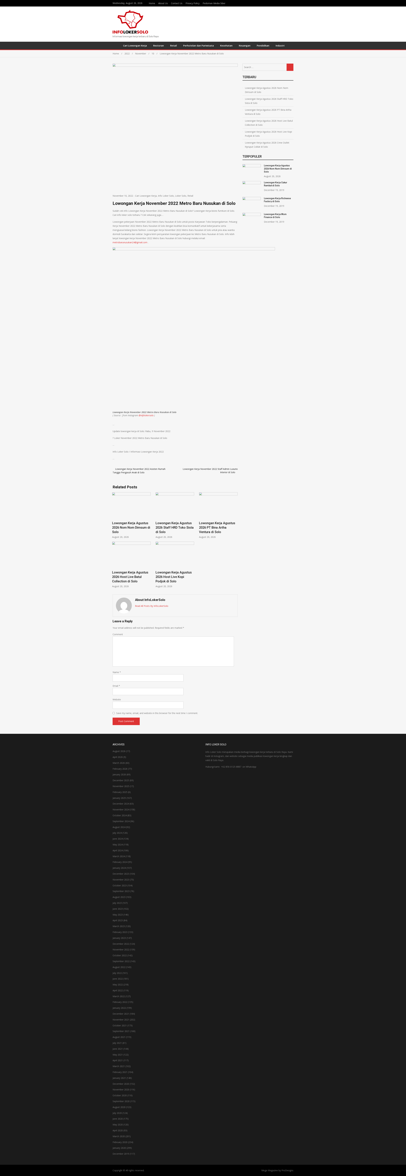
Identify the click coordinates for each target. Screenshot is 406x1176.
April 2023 (118, 920)
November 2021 (121, 1019)
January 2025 (119, 797)
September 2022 (121, 961)
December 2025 (121, 780)
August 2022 (119, 967)
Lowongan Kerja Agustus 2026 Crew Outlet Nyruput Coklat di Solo (267, 144)
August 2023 (119, 897)
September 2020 (121, 1101)
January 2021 (119, 1077)
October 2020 (120, 1095)
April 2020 (118, 1130)
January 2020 (119, 1147)
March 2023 (119, 926)
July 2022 (117, 972)
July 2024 (117, 832)
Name (117, 672)
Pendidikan (263, 45)
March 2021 (119, 1066)
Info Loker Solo (166, 195)
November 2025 (121, 786)
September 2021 (121, 1031)
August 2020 (119, 1107)
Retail (173, 45)
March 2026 (119, 762)
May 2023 (118, 914)
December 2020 (121, 1083)
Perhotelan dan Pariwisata (198, 45)
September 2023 (121, 891)
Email (116, 685)
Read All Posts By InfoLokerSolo (151, 605)
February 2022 (120, 1001)
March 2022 (119, 996)
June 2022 (118, 978)
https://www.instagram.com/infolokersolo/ (292, 3)
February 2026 (120, 768)
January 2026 (119, 774)
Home (152, 3)
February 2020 (120, 1142)
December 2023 (121, 873)
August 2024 (119, 827)
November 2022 (121, 949)
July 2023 (117, 902)
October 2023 (120, 885)
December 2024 (121, 803)
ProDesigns (287, 1170)
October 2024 (120, 815)
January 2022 (119, 1007)
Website (117, 699)
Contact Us (176, 3)
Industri (280, 45)
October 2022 (120, 955)
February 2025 (120, 792)
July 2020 (117, 1112)
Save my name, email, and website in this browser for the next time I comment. (157, 713)
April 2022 (118, 990)
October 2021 (120, 1025)
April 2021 (118, 1060)
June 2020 (118, 1118)
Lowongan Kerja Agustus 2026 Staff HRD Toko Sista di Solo (175, 527)
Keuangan (244, 45)
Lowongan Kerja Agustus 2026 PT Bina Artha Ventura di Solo (217, 527)
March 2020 (119, 1136)
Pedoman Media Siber (214, 3)
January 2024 (119, 867)
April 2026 (118, 757)
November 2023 (121, 879)
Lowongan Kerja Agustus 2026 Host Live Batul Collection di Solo (130, 576)
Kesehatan (226, 45)
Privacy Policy (193, 3)
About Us (163, 3)
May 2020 (118, 1124)
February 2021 (120, 1072)
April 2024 (118, 850)
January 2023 (119, 937)
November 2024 (121, 809)
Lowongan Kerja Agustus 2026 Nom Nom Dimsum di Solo (131, 527)
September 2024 (121, 821)
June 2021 (118, 1048)
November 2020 (121, 1089)
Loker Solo (180, 195)
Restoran (158, 45)
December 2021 (121, 1013)
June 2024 (118, 838)
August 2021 (119, 1037)
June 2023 (118, 908)
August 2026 (119, 751)
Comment (118, 634)
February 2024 (120, 861)
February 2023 (120, 932)
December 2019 (121, 1153)
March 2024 (119, 856)
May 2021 (118, 1054)
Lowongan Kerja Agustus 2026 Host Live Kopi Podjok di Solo (174, 576)
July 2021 (117, 1042)
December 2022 (121, 943)
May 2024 (118, 844)
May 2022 (118, 984)
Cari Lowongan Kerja (135, 45)
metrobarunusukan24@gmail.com (130, 242)
